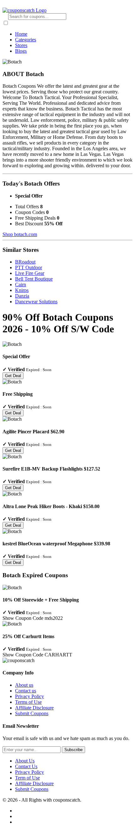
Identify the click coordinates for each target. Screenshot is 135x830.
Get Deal (13, 375)
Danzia (22, 296)
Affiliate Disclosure (34, 707)
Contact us (25, 690)
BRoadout (25, 261)
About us (24, 685)
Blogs (21, 51)
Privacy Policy (29, 696)
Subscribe (73, 749)
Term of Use (27, 777)
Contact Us (26, 766)
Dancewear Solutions (36, 301)
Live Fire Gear (29, 273)
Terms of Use (28, 702)
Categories (25, 39)
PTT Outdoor (28, 267)
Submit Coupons (31, 713)
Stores (21, 45)
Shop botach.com (20, 234)
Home (21, 34)
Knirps (22, 290)
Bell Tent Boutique (34, 279)
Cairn (20, 284)
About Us (25, 760)
